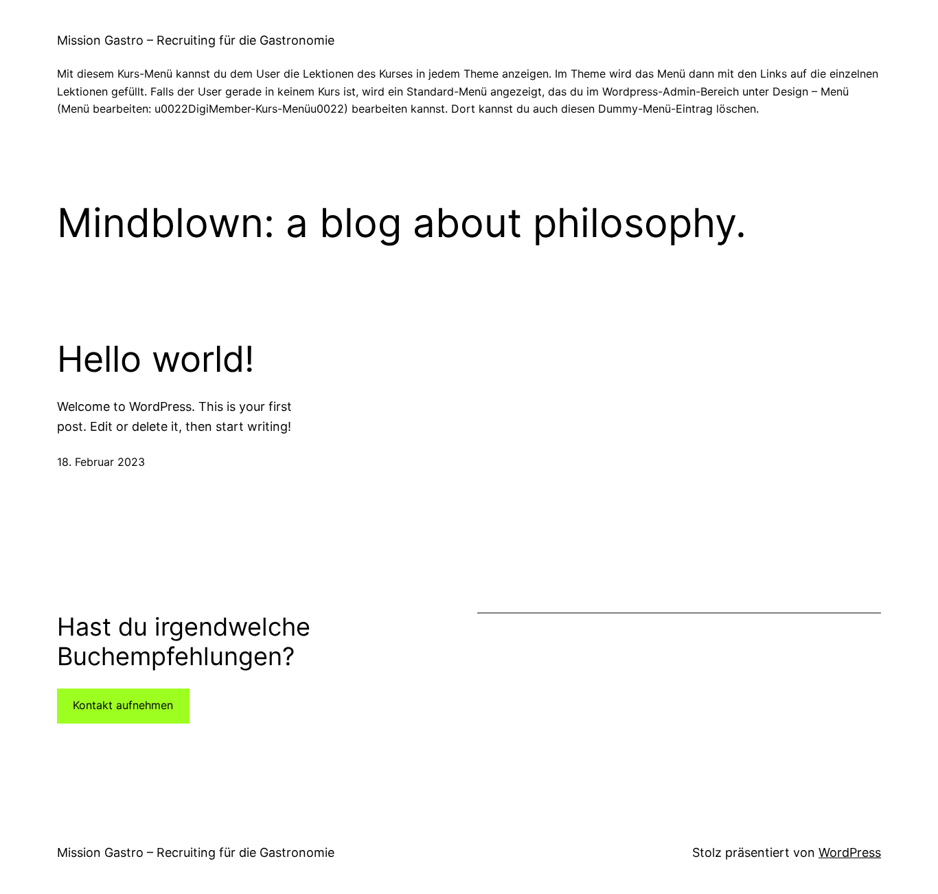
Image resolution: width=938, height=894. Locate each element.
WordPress (850, 852)
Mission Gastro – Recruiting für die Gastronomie (195, 40)
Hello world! (155, 359)
